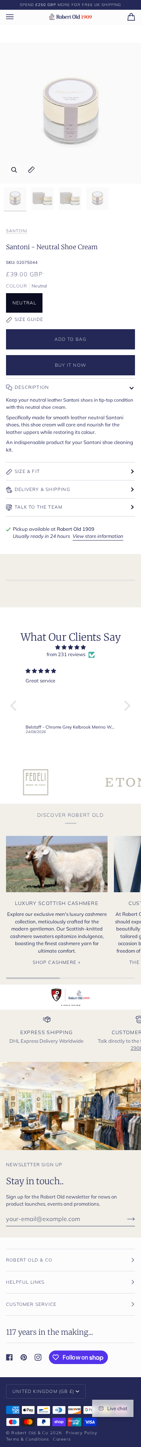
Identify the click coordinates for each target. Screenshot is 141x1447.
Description (32, 387)
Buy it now (70, 365)
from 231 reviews (66, 654)
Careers (62, 1439)
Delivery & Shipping (42, 489)
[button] (15, 705)
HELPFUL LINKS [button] (25, 1282)
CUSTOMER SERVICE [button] (31, 1304)
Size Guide (29, 319)
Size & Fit (27, 471)
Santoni (16, 230)
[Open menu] (17, 17)
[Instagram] (38, 1357)
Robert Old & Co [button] (29, 1260)
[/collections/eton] (102, 782)
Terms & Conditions (27, 1439)
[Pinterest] (23, 1357)
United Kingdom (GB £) (43, 1391)
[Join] (125, 1219)
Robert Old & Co (29, 1432)
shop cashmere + (57, 962)
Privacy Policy (81, 1432)
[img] (70, 647)
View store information (98, 536)
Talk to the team (38, 507)
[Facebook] (9, 1357)
